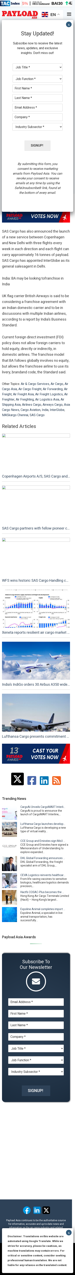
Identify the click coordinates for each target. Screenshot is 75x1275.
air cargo (57, 384)
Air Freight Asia (23, 394)
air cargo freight (29, 389)
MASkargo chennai (15, 415)
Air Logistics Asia (47, 399)
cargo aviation (30, 410)
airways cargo (53, 404)
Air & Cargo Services (35, 384)
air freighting (25, 399)
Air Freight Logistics (49, 394)
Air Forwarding (53, 389)
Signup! (35, 1091)
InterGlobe (57, 410)
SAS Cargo (37, 415)
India (45, 410)
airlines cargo (31, 404)
